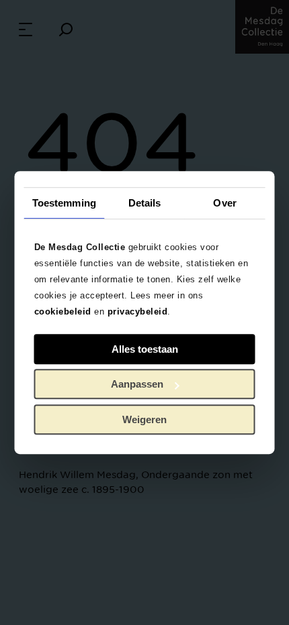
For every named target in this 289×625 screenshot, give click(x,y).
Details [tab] (144, 203)
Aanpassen (137, 384)
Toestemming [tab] (64, 203)
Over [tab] (224, 203)
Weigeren (144, 419)
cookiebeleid (62, 311)
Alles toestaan (145, 349)
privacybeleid (138, 311)
